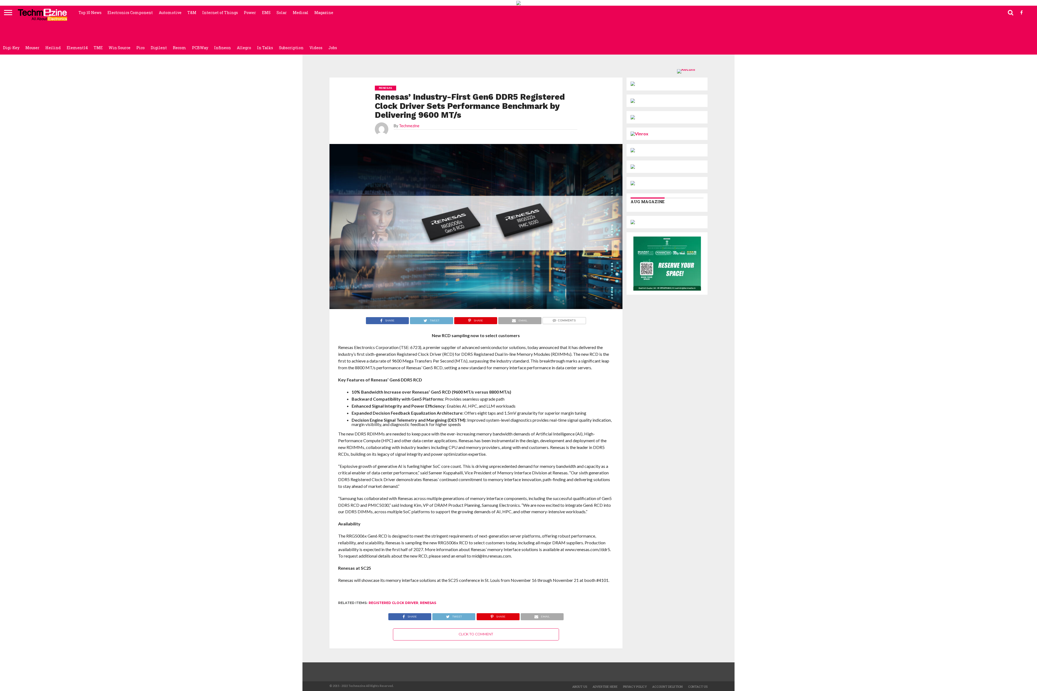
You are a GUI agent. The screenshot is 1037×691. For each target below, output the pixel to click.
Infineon (222, 47)
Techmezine (409, 125)
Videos (315, 47)
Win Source (119, 47)
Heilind (53, 47)
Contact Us (698, 687)
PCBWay (200, 47)
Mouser (32, 47)
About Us (579, 687)
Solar (282, 12)
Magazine (323, 12)
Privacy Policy (635, 687)
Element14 (77, 47)
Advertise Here (605, 687)
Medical (300, 12)
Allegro (244, 47)
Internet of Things (220, 12)
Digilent (159, 47)
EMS (266, 12)
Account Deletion (667, 687)
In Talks (265, 47)
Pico (140, 47)
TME (98, 47)
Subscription (291, 47)
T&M (191, 12)
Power (250, 12)
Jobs (332, 47)
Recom (179, 47)
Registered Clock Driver (393, 603)
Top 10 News (90, 12)
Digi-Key (11, 47)
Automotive (170, 12)
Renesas (428, 603)
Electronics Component (130, 12)
